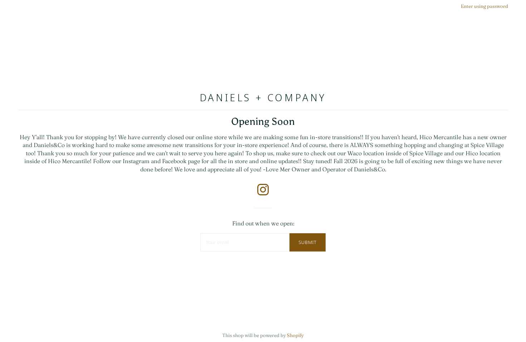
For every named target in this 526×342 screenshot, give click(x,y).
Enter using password (484, 6)
